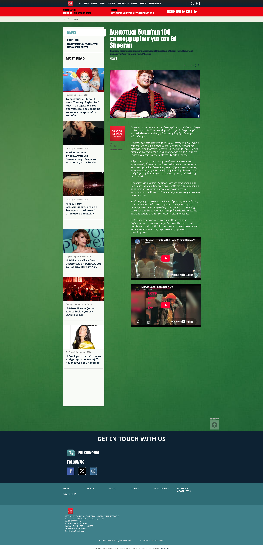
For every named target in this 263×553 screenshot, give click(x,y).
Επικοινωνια (88, 452)
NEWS (66, 488)
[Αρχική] (70, 3)
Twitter (192, 3)
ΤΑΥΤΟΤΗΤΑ (69, 494)
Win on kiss (123, 3)
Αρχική (66, 19)
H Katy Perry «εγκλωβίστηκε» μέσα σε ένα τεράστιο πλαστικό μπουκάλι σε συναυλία (81, 208)
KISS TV (143, 3)
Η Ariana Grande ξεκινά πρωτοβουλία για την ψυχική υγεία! (80, 311)
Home (80, 3)
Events (111, 3)
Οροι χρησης (157, 540)
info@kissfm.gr (77, 531)
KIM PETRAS (72, 39)
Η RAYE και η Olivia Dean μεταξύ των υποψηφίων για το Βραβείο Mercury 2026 (83, 264)
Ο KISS (135, 488)
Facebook (187, 3)
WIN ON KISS (161, 488)
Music (103, 3)
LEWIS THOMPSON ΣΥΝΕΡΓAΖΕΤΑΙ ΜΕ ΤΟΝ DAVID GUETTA (82, 46)
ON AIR (90, 488)
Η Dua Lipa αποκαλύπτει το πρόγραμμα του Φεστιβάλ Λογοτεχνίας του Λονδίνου (83, 359)
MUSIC (112, 488)
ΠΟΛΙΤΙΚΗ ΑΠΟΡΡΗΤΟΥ (184, 490)
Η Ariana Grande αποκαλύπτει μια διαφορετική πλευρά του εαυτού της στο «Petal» (81, 157)
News (86, 3)
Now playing (69, 9)
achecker (166, 548)
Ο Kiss (134, 3)
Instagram (198, 3)
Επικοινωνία (155, 3)
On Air (94, 3)
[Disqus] (155, 371)
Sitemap (144, 540)
